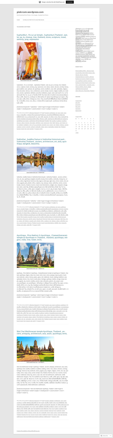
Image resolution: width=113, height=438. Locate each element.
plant (90, 52)
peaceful (44, 125)
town (58, 319)
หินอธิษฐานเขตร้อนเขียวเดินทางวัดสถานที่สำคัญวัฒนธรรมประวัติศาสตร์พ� (34, 311)
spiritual (33, 127)
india (49, 219)
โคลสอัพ (47, 121)
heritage (53, 315)
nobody (85, 51)
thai (59, 127)
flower (77, 39)
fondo (84, 39)
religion (57, 125)
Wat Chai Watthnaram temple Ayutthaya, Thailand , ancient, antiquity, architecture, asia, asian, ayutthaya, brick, (42, 332)
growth (83, 43)
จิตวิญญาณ (43, 115)
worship (31, 129)
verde (86, 59)
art (56, 113)
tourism (19, 129)
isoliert (94, 45)
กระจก (18, 209)
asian (61, 113)
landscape (57, 219)
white (78, 60)
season (90, 54)
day (95, 36)
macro (89, 47)
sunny (55, 412)
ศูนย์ (37, 406)
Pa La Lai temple (37, 125)
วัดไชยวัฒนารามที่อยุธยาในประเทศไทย (45, 309)
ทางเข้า (42, 402)
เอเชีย (45, 119)
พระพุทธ (36, 211)
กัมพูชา (27, 209)
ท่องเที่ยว (47, 402)
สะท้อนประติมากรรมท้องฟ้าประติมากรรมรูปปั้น (55, 213)
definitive (38, 123)
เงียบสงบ (42, 119)
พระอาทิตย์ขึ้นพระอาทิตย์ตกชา (46, 211)
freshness (82, 41)
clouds (33, 315)
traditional (44, 414)
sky (50, 221)
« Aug (77, 132)
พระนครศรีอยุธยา (56, 307)
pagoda (31, 221)
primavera (82, 54)
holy (55, 410)
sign (94, 54)
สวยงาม (42, 213)
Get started (69, 2)
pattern (34, 317)
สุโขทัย (21, 215)
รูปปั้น (42, 117)
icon (92, 43)
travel (22, 129)
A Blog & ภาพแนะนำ (34, 113)
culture (23, 123)
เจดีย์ (59, 215)
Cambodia (19, 219)
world (34, 321)
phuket (38, 221)
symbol (92, 56)
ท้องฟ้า (39, 307)
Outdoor (27, 221)
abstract (78, 28)
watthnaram (47, 416)
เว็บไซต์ (25, 408)
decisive (27, 123)
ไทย (50, 121)
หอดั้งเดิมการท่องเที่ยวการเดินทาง (46, 406)
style (36, 319)
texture (78, 57)
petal (86, 53)
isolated (89, 45)
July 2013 (78, 102)
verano (82, 59)
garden (87, 41)
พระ (36, 117)
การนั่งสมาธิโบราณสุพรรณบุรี (34, 115)
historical (45, 219)
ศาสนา (56, 117)
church (30, 315)
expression (46, 123)
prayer (51, 125)
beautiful (30, 217)
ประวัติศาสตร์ (30, 211)
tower (54, 319)
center (25, 410)
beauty (35, 217)
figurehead (39, 219)
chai (29, 410)
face (51, 123)
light (61, 219)
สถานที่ (61, 309)
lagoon (52, 219)
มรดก (30, 309)
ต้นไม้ (22, 117)
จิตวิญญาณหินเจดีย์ (31, 402)
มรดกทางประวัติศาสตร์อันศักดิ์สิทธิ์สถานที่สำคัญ (28, 404)
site (22, 319)
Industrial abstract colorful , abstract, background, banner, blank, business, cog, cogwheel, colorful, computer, (85, 79)
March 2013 (78, 110)
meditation (26, 125)
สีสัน (18, 215)
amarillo (83, 28)
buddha (54, 121)
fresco (91, 39)
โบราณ (18, 217)
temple (56, 127)
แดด (32, 408)
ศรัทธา (52, 117)
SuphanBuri (51, 127)
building (47, 313)
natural (79, 48)
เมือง (21, 313)
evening (42, 410)
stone (46, 127)
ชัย (37, 402)
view (60, 223)
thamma (24, 414)
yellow (83, 61)
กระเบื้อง (24, 402)
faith (54, 123)
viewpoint (63, 223)
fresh (78, 41)
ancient (47, 113)
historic (57, 315)
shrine (34, 412)
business (92, 34)
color (83, 36)
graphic (91, 41)
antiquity (51, 400)
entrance (36, 410)
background (82, 30)
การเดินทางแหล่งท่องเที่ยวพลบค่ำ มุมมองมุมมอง (47, 209)
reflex (42, 221)
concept (92, 36)
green (48, 315)
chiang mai (25, 219)
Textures (29, 223)
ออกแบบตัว (59, 311)
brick (38, 217)
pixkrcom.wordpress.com (30, 12)
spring (80, 56)
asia (59, 113)
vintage (19, 225)
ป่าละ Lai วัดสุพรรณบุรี (30, 117)
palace (30, 317)
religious (62, 125)
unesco (55, 414)
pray (48, 125)
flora (91, 38)
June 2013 (78, 104)
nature (20, 221)
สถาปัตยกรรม (34, 213)
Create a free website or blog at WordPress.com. (28, 431)
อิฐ (51, 215)
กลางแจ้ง (22, 209)
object (89, 51)
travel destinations (49, 223)
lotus (64, 219)
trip (52, 414)
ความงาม (61, 209)
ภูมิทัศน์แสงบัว (57, 211)
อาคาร (63, 311)
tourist (36, 414)
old (30, 125)
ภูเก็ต (62, 211)
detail (83, 38)
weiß (90, 59)
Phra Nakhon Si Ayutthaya (43, 317)
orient (63, 410)
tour (29, 414)
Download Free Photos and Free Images (33, 20)
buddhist (64, 121)
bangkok (25, 217)
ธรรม (54, 402)
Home (18, 20)
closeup (19, 123)
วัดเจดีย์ (34, 309)
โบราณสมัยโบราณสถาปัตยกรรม (41, 408)
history (64, 123)
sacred (66, 125)
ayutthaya (63, 207)
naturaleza (86, 49)
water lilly (29, 225)
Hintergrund (88, 43)
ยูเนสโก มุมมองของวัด (45, 404)
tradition (62, 319)
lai (17, 125)
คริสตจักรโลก (25, 307)
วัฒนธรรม (46, 117)
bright (88, 34)
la (66, 123)
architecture (52, 113)
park (35, 221)
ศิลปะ (59, 117)
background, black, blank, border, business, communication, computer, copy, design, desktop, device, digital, (85, 85)
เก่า (56, 215)
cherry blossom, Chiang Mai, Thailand (85, 90)
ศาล (31, 406)
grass (45, 315)
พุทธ (39, 117)
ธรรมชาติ (19, 211)
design (41, 315)
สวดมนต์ (65, 309)
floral (94, 38)
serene (24, 127)
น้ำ (22, 211)
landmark (19, 317)
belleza (91, 33)
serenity (28, 127)
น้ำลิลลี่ (25, 211)
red (54, 125)
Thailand (63, 127)
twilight (56, 223)
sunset (21, 223)
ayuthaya (57, 305)
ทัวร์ (39, 402)
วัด (49, 117)
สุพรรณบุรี (63, 117)
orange (92, 51)
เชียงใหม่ (63, 215)
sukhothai (62, 221)
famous (57, 123)
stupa (51, 412)
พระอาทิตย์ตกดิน (60, 402)
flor (89, 38)
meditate (20, 125)
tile (27, 414)
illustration (80, 45)
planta (78, 54)
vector (78, 59)
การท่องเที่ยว (23, 115)
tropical (28, 321)
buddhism (58, 121)
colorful (30, 219)
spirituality (38, 127)
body (30, 313)
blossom (80, 34)
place (51, 317)
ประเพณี (50, 307)
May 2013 (78, 106)
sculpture (19, 127)
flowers (81, 39)
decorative (32, 123)
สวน (38, 213)
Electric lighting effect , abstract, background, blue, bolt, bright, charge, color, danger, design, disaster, (85, 73)
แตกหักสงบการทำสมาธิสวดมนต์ (36, 121)
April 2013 (78, 108)
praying (59, 317)
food (88, 39)
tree (25, 129)
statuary (54, 221)
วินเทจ (25, 213)
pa (32, 125)
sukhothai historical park (82, 88)
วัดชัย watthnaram (62, 404)
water (24, 225)
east (42, 123)
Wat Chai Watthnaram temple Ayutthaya (33, 416)
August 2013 (79, 100)
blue (84, 34)
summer (86, 56)
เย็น (22, 408)
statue (42, 127)
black (77, 34)
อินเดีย (53, 215)
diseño (86, 38)
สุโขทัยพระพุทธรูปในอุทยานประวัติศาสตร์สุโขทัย (34, 215)
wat (28, 129)
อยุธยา (48, 215)
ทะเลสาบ (66, 209)
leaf (82, 47)
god (61, 123)
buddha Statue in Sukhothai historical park (55, 217)
